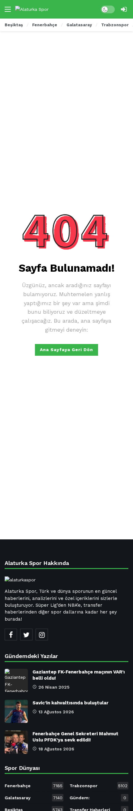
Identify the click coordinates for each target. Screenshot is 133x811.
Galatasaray (33, 797)
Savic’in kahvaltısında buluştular (70, 703)
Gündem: (98, 797)
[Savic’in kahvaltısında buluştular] (16, 711)
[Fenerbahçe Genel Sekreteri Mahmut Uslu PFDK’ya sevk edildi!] (16, 742)
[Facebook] (11, 634)
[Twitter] (26, 634)
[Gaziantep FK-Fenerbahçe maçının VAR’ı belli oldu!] (16, 680)
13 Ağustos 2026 (56, 711)
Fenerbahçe (33, 785)
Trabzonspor (98, 785)
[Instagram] (42, 634)
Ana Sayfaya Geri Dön (66, 349)
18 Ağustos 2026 (56, 748)
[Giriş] (123, 9)
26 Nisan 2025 (54, 687)
